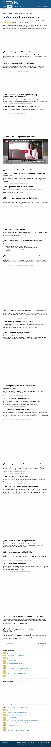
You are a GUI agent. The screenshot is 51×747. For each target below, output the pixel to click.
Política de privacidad (31, 742)
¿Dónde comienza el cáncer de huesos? (15, 663)
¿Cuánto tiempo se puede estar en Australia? (16, 665)
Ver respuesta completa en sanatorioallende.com (22, 419)
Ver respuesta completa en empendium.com (21, 71)
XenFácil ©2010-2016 (38, 744)
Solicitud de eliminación (8, 30)
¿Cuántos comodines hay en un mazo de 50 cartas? (18, 722)
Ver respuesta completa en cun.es (20, 113)
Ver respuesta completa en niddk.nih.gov (21, 496)
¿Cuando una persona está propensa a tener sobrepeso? (19, 653)
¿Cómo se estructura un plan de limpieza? (16, 673)
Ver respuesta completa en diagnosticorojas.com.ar (23, 103)
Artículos (10, 13)
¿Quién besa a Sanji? (11, 660)
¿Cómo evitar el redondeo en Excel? (15, 727)
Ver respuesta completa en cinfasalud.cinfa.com (22, 571)
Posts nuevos (4, 8)
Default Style (5, 742)
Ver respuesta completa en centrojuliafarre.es (22, 252)
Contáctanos (18, 742)
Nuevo (14, 6)
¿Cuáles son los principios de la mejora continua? (17, 707)
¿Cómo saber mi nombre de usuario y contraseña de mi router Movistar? (22, 720)
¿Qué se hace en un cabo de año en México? (13, 645)
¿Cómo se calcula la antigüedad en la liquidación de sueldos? (20, 710)
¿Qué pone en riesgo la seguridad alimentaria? (17, 712)
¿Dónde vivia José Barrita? (12, 717)
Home (4, 6)
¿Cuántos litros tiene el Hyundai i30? (39, 645)
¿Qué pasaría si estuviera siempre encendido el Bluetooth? (19, 715)
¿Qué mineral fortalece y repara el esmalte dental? (18, 668)
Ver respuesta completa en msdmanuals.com (22, 30)
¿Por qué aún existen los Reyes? (14, 658)
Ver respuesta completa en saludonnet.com (21, 237)
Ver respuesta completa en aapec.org (20, 473)
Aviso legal (24, 742)
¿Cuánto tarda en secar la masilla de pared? (16, 670)
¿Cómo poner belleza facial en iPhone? (15, 655)
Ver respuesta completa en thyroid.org (20, 406)
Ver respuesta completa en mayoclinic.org (21, 183)
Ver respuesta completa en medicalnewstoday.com (23, 560)
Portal (45, 742)
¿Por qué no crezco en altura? (13, 676)
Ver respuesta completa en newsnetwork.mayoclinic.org (23, 265)
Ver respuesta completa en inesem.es (20, 483)
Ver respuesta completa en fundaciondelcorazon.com (23, 548)
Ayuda (38, 742)
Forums (9, 6)
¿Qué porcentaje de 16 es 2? (13, 725)
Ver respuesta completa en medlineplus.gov (21, 60)
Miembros (21, 6)
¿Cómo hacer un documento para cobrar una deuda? (18, 730)
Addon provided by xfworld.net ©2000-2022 (25, 745)
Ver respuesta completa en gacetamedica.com (22, 625)
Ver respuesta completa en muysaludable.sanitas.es (23, 640)
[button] (17, 6)
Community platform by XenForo (19, 744)
